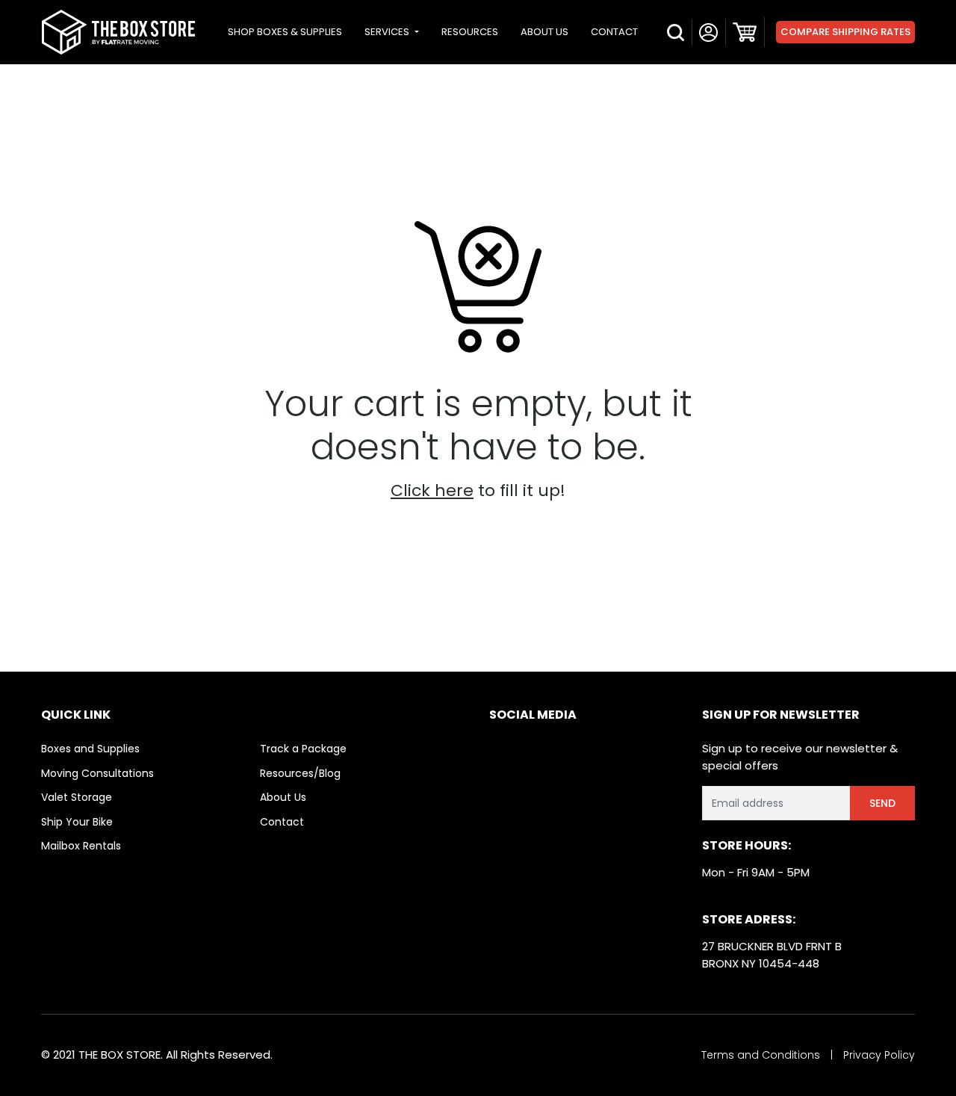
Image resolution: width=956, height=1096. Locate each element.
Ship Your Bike (77, 821)
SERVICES (388, 32)
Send (882, 803)
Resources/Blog (300, 773)
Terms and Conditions (760, 1054)
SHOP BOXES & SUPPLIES (285, 32)
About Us (283, 797)
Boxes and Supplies (90, 748)
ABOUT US (544, 32)
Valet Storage (76, 797)
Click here (432, 490)
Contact (282, 821)
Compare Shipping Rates (845, 32)
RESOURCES (469, 32)
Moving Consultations (97, 773)
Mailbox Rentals (81, 845)
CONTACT (614, 32)
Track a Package (303, 748)
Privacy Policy (879, 1054)
